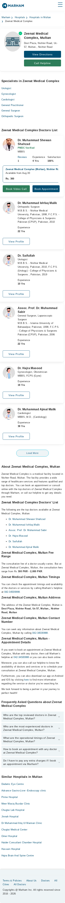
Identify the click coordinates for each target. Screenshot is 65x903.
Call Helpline (42, 63)
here (26, 679)
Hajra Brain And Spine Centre (17, 855)
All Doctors (20, 884)
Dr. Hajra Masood (18, 535)
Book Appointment (46, 188)
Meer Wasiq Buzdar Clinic (15, 803)
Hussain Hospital (10, 849)
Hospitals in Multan (40, 17)
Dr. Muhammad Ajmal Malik (24, 547)
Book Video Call (16, 188)
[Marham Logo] (13, 7)
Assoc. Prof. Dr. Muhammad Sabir (28, 530)
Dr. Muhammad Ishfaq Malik (24, 524)
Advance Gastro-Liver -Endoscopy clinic (23, 790)
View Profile (16, 241)
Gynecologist (8, 94)
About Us (31, 880)
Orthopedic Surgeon (12, 116)
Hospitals (20, 17)
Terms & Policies (12, 880)
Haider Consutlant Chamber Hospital (21, 842)
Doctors (45, 880)
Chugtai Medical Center (14, 829)
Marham (6, 17)
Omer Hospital (9, 836)
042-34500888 (12, 592)
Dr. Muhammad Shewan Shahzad (27, 519)
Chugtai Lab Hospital (13, 810)
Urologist (6, 88)
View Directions (42, 54)
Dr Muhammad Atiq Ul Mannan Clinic (21, 823)
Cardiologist (8, 99)
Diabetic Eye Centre (12, 784)
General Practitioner (12, 105)
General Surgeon (10, 110)
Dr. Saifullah (15, 541)
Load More (32, 453)
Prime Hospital (9, 797)
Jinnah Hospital (10, 816)
